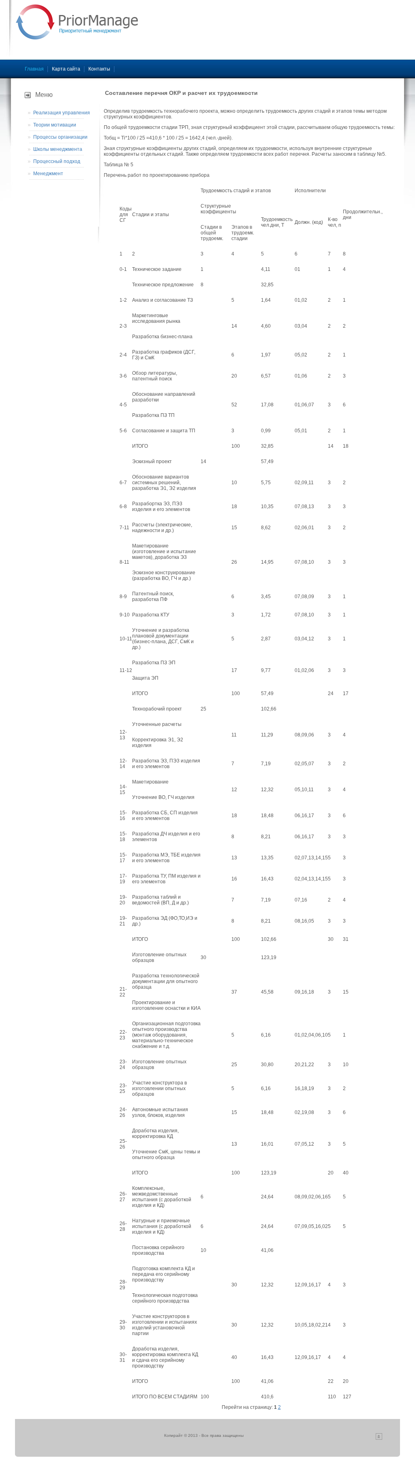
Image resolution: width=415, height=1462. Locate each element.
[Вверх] (379, 1438)
